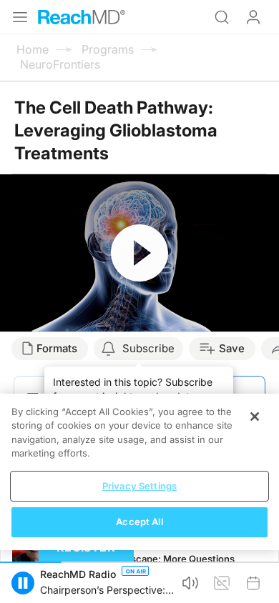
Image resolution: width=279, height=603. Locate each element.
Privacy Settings (139, 486)
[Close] (254, 416)
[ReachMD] (81, 17)
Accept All (139, 521)
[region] (139, 472)
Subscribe (148, 348)
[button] (22, 583)
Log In (253, 17)
